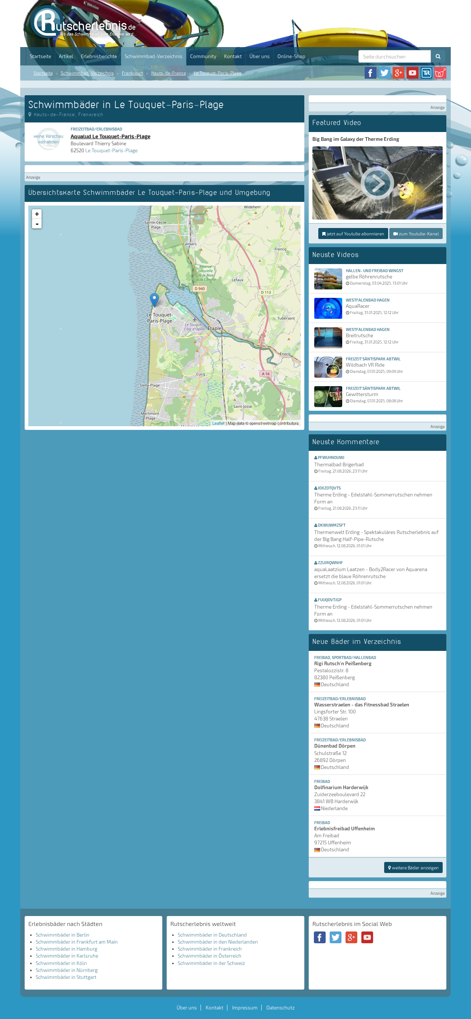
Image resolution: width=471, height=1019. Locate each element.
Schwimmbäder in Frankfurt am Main (77, 942)
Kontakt (233, 56)
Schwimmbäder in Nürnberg (67, 970)
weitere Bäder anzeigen (415, 867)
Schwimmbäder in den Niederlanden (218, 942)
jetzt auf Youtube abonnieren (355, 233)
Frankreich (132, 72)
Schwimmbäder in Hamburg (66, 949)
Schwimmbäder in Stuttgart (66, 977)
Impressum (245, 1008)
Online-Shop (291, 56)
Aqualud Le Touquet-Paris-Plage (110, 136)
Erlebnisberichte (99, 56)
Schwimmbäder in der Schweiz (211, 963)
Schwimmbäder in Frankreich (210, 949)
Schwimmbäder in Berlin (62, 935)
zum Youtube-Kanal (418, 233)
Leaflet (218, 423)
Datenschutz (280, 1008)
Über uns (259, 56)
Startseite (40, 56)
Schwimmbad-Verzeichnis (154, 56)
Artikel (66, 56)
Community (203, 56)
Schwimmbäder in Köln (61, 963)
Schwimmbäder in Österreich (209, 956)
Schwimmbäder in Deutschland (212, 935)
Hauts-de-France (168, 72)
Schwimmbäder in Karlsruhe (67, 956)
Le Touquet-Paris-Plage (217, 72)
